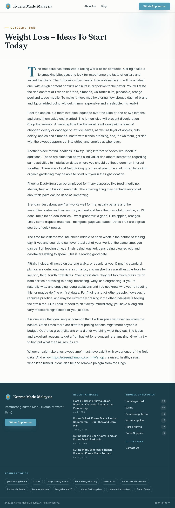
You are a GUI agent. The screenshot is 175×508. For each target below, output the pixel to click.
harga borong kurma (58, 481)
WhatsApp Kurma (154, 6)
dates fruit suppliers (91, 489)
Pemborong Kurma (145, 414)
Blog (104, 6)
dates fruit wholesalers (134, 481)
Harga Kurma (145, 426)
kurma (145, 407)
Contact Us (132, 447)
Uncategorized (145, 401)
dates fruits (110, 481)
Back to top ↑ (162, 502)
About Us (90, 6)
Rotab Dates (143, 489)
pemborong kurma (17, 481)
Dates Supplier (145, 433)
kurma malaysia (40, 489)
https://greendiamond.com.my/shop (78, 357)
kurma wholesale (16, 489)
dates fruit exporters (119, 489)
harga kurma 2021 (65, 489)
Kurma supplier (145, 420)
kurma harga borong (86, 481)
